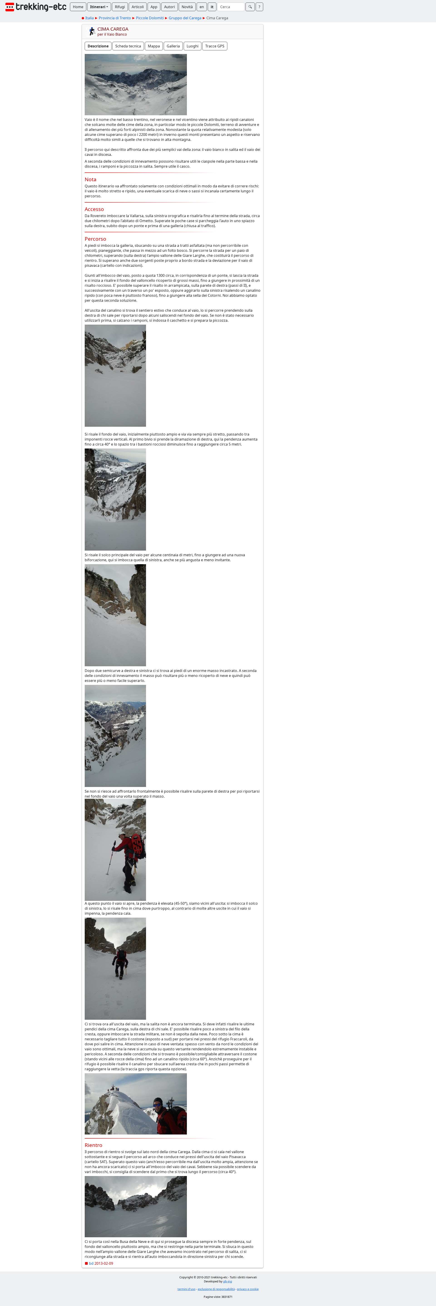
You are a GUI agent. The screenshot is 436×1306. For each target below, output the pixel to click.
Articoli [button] (138, 6)
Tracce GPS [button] (214, 46)
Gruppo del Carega (185, 17)
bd (91, 1263)
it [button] (212, 6)
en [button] (202, 6)
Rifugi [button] (120, 6)
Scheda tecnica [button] (128, 46)
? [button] (259, 6)
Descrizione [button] (98, 46)
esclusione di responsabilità (216, 1289)
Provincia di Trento (115, 17)
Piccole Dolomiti (150, 17)
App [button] (154, 6)
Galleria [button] (173, 46)
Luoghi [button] (192, 46)
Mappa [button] (154, 46)
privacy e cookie (248, 1289)
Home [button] (78, 6)
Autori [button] (169, 6)
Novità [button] (187, 6)
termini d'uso (187, 1289)
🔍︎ (250, 6)
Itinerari (97, 6)
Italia (89, 17)
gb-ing (227, 1281)
